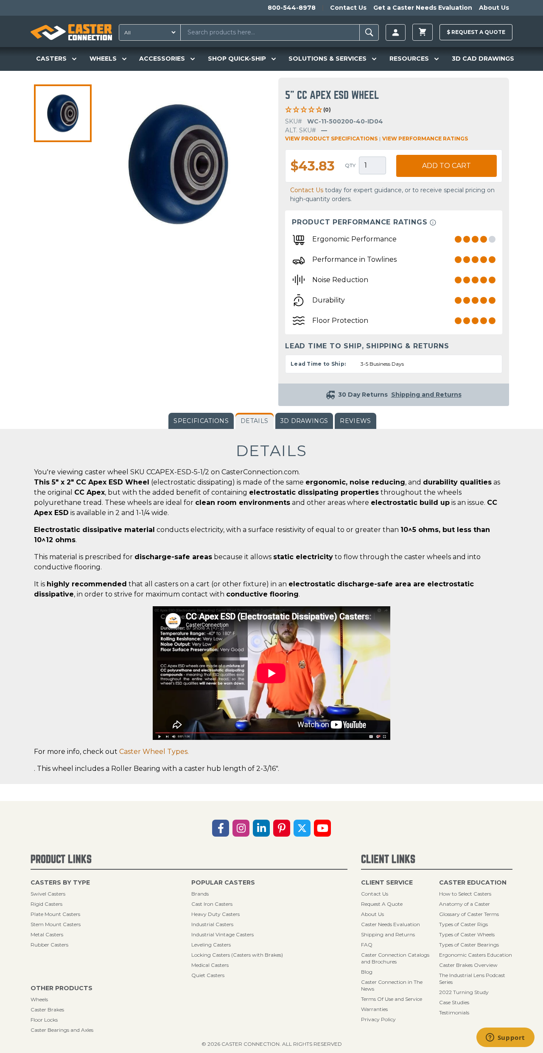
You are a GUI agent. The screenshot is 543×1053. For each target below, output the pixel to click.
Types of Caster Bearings (469, 944)
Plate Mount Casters (55, 914)
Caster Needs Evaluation (390, 924)
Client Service (387, 882)
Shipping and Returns (388, 934)
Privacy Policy (378, 1019)
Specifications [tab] (201, 421)
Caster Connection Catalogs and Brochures (395, 958)
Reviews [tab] (355, 421)
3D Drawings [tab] (304, 421)
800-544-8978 (292, 7)
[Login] (396, 32)
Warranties (374, 1009)
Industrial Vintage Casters (222, 934)
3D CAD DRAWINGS (483, 58)
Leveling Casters (211, 944)
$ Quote (476, 32)
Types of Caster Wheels (467, 934)
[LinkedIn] (261, 828)
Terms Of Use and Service (391, 999)
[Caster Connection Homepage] (71, 32)
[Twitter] (302, 828)
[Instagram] (240, 828)
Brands (200, 894)
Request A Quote (382, 904)
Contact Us (348, 7)
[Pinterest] (281, 828)
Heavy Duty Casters (215, 914)
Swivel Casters (48, 894)
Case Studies (454, 1002)
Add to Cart (446, 166)
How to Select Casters (465, 894)
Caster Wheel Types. (154, 752)
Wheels (39, 999)
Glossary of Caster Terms (469, 914)
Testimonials (454, 1012)
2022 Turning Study (464, 992)
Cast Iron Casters (211, 904)
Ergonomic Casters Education (475, 955)
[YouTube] (322, 828)
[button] (63, 113)
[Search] (369, 32)
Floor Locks (44, 1020)
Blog (366, 972)
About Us (494, 7)
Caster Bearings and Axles (62, 1030)
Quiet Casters (207, 975)
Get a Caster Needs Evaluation (422, 7)
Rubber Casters (49, 944)
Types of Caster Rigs (463, 924)
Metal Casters (47, 934)
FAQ (366, 944)
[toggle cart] (422, 32)
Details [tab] (254, 421)
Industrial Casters (212, 924)
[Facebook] (220, 828)
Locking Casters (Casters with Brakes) (237, 955)
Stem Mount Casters (56, 924)
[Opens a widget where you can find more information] (505, 1038)
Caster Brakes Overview (468, 965)
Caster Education (473, 882)
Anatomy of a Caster (464, 904)
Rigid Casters (46, 904)
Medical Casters (210, 965)
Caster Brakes (47, 1009)
